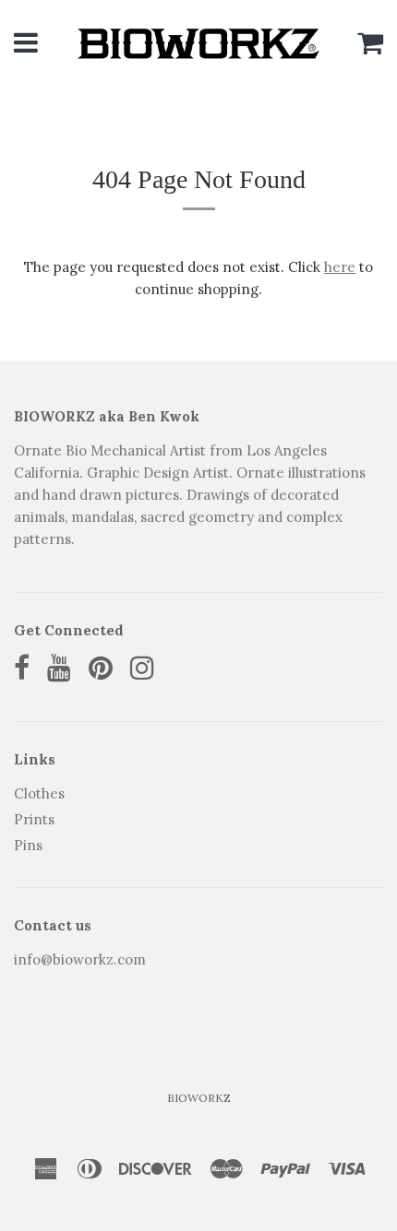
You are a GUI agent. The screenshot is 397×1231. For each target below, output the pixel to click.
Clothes (39, 793)
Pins (28, 845)
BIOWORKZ (199, 1098)
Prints (34, 819)
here (339, 267)
